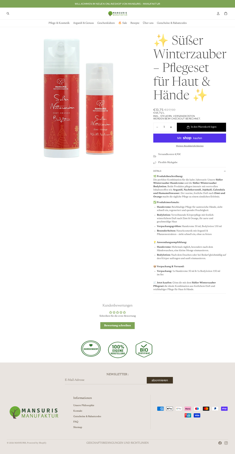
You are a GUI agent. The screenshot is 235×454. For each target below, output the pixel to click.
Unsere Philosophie (83, 405)
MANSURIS (20, 443)
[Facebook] (220, 443)
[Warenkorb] (225, 13)
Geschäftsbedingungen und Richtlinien (117, 443)
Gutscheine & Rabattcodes (87, 416)
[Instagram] (226, 443)
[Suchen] (8, 13)
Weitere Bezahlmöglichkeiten (190, 146)
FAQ (75, 422)
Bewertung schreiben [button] (117, 325)
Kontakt (77, 411)
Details (157, 171)
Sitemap (77, 427)
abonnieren (160, 380)
